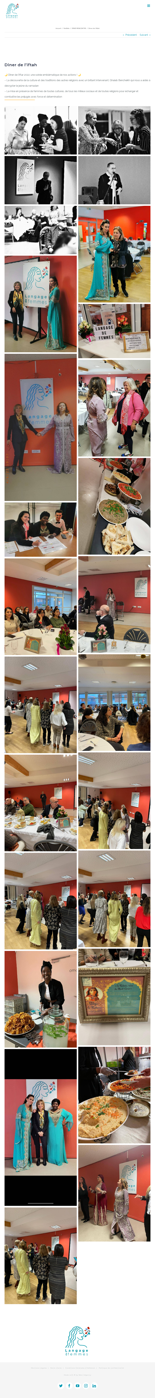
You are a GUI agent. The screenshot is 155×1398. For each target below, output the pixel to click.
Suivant (144, 34)
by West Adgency (83, 1375)
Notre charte (56, 1368)
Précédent (131, 34)
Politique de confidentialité (111, 1368)
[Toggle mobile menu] (148, 5)
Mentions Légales (39, 1368)
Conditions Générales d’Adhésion (80, 1368)
